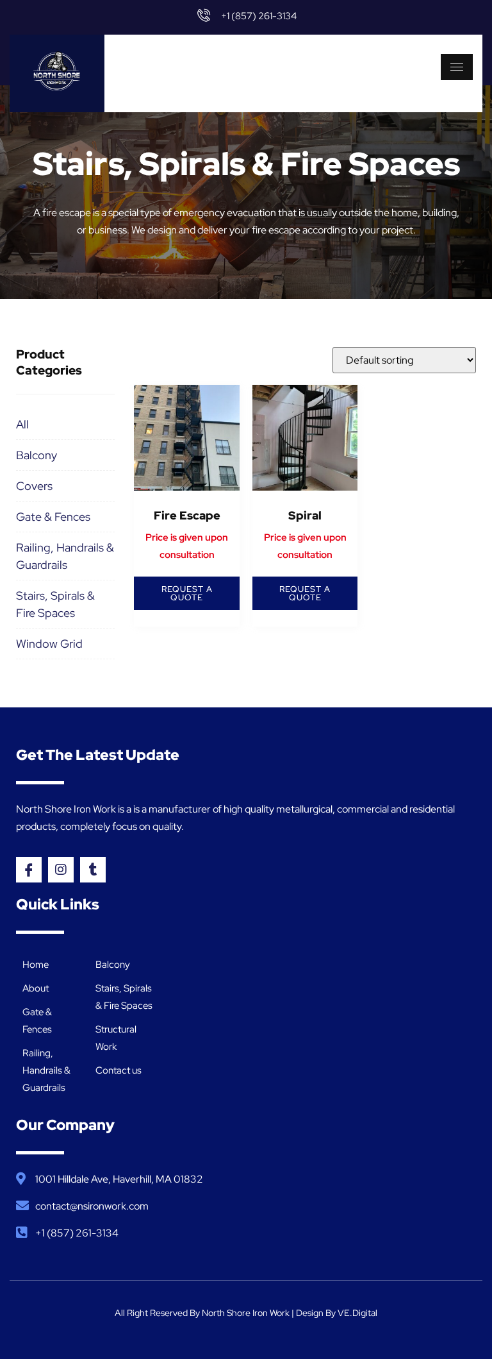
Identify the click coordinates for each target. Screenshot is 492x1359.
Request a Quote (187, 593)
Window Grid (49, 643)
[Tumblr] (93, 869)
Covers (34, 485)
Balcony (36, 455)
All (22, 424)
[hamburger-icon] (457, 67)
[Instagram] (61, 869)
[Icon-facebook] (29, 869)
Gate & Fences (53, 516)
